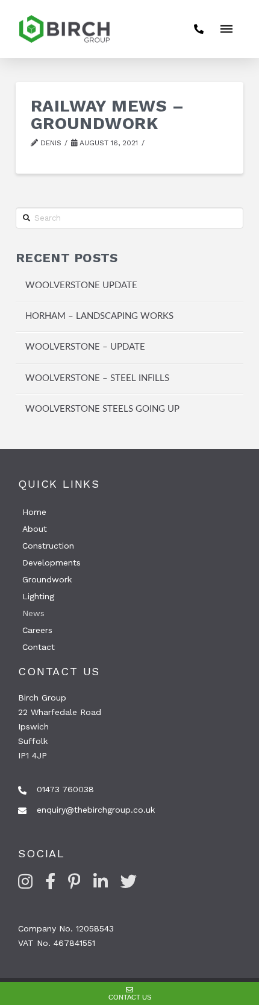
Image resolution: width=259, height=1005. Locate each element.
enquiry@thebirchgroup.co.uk (96, 809)
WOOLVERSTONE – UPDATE (85, 346)
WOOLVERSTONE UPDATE (81, 285)
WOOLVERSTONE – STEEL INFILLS (97, 378)
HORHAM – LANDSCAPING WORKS (99, 316)
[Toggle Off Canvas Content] (226, 29)
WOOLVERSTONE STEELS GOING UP (102, 409)
